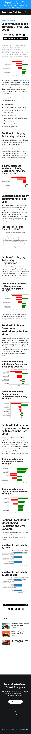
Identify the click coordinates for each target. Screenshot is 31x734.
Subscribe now (16, 702)
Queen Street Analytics (11, 12)
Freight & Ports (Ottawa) (8, 20)
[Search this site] (25, 12)
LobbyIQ (26, 80)
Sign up (15, 711)
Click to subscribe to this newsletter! (15, 38)
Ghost (27, 729)
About (15, 718)
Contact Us (15, 714)
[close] (29, 4)
